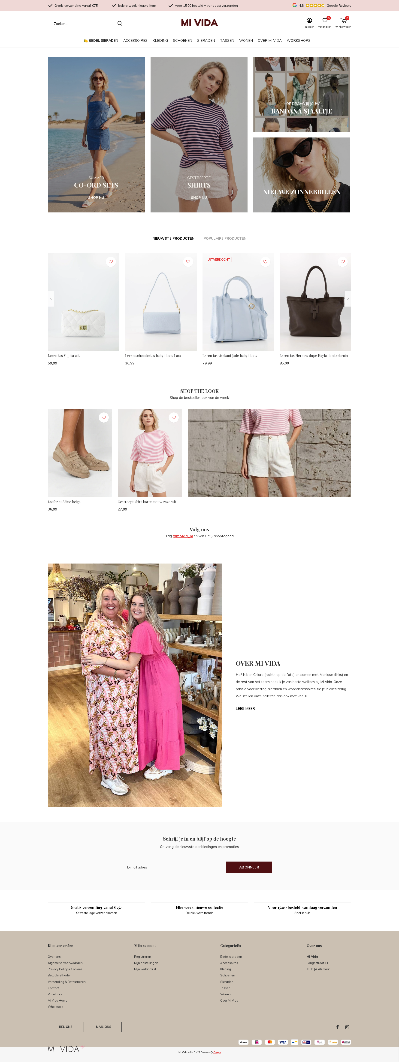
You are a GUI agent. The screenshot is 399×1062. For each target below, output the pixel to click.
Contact (53, 988)
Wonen (246, 40)
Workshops (299, 40)
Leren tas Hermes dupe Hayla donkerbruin (314, 355)
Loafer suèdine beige (64, 501)
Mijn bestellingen (146, 963)
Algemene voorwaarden (65, 963)
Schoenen (182, 40)
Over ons (54, 956)
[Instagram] (347, 1027)
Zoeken (119, 23)
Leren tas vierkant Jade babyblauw (230, 355)
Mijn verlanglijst (145, 969)
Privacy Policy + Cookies (65, 969)
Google (217, 1052)
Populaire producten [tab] (225, 238)
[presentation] (51, 299)
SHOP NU (96, 197)
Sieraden (206, 40)
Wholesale (55, 1006)
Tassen (227, 40)
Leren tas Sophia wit (64, 355)
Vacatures (55, 994)
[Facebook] (337, 1027)
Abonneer (249, 867)
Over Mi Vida (270, 40)
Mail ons (103, 1027)
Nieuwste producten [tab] (173, 238)
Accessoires (135, 40)
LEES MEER (245, 708)
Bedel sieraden (103, 40)
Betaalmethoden (60, 975)
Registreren (142, 956)
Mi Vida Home (57, 1000)
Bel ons (66, 1027)
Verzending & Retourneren (67, 982)
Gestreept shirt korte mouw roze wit (147, 501)
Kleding (160, 40)
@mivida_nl (183, 536)
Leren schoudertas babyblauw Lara (153, 355)
